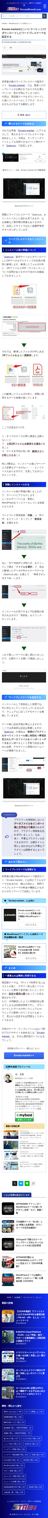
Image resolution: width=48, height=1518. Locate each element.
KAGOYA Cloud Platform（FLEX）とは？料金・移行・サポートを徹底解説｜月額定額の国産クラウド (32, 1146)
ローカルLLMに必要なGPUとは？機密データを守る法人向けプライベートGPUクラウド (30, 1391)
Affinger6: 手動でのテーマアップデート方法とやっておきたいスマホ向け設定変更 (29, 1242)
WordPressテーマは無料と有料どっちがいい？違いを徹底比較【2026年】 (29, 1278)
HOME (9, 1297)
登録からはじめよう (12, 1412)
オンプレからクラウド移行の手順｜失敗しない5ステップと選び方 (31, 1165)
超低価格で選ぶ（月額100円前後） (17, 1428)
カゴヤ (16, 1158)
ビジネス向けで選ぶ (31, 1438)
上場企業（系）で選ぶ (13, 1492)
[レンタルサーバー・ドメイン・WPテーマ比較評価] (24, 8)
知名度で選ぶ (35, 1487)
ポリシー (38, 1297)
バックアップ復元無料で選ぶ (16, 1455)
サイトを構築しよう (34, 1412)
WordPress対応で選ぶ (13, 1465)
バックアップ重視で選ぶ (14, 1449)
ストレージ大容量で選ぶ (14, 1482)
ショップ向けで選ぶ (12, 1444)
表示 (28, 115)
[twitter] (14, 1183)
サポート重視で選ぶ (13, 1471)
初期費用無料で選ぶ (13, 1417)
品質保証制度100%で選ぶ (14, 1487)
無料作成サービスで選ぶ (14, 1422)
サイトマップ (27, 1297)
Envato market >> (24, 1055)
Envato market (17, 85)
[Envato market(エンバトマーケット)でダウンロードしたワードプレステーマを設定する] (20, 1183)
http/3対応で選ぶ (11, 1460)
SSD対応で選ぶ (30, 1460)
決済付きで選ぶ (32, 1444)
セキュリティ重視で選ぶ (14, 1476)
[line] (27, 1183)
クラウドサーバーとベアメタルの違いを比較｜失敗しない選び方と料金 (31, 1155)
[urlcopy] (33, 1183)
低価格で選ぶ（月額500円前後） (17, 1433)
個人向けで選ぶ (11, 1438)
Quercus (11, 145)
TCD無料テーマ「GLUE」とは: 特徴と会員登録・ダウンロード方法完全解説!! (29, 1224)
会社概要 (17, 1297)
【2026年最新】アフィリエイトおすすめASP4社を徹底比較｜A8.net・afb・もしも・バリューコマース (32, 1135)
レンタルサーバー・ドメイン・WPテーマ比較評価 (24, 1501)
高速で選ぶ (38, 1455)
